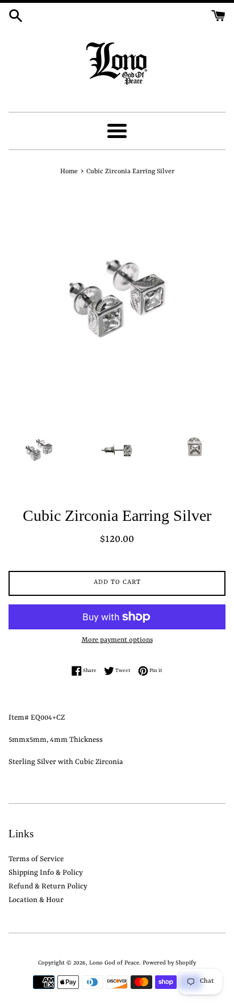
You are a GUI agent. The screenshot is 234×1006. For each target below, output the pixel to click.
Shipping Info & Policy (46, 873)
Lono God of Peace (114, 962)
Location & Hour (36, 900)
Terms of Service (36, 859)
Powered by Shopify (169, 962)
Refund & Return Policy (48, 886)
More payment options (117, 640)
